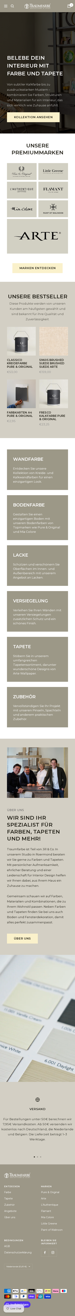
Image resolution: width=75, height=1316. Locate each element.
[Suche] (12, 6)
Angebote (10, 1211)
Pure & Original (50, 1192)
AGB (7, 1246)
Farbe (7, 1192)
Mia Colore (47, 1217)
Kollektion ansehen (33, 117)
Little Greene (49, 1223)
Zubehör (9, 1204)
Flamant (46, 1211)
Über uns (22, 938)
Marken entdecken (37, 268)
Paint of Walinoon (52, 1229)
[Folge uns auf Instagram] (53, 1252)
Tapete (8, 1198)
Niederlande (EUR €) (16, 1266)
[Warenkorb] (69, 6)
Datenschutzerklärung (18, 1252)
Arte (43, 1198)
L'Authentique (49, 1204)
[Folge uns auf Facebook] (45, 1252)
